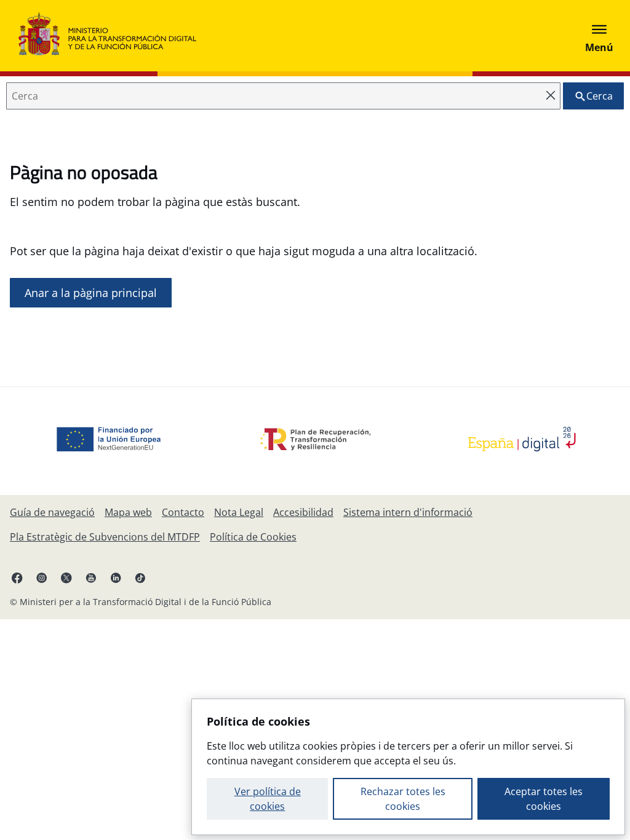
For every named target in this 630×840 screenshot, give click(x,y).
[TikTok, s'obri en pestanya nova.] (140, 577)
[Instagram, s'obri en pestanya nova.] (41, 577)
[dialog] (408, 767)
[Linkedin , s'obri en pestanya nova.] (115, 577)
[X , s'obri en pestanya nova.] (66, 577)
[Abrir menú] (599, 35)
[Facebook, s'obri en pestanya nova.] (17, 577)
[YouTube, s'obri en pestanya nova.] (91, 577)
